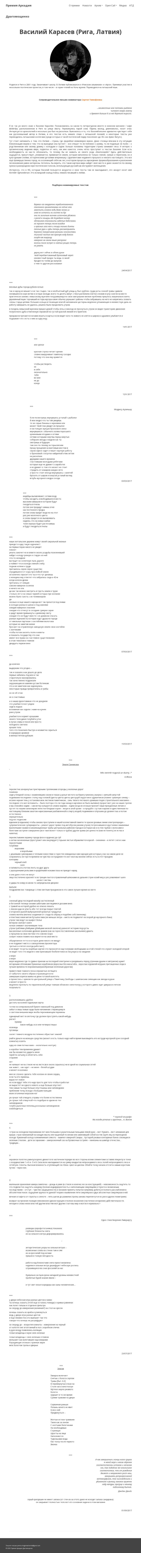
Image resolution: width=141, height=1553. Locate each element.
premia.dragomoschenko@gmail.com (28, 1546)
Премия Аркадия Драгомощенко (19, 11)
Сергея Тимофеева (92, 99)
